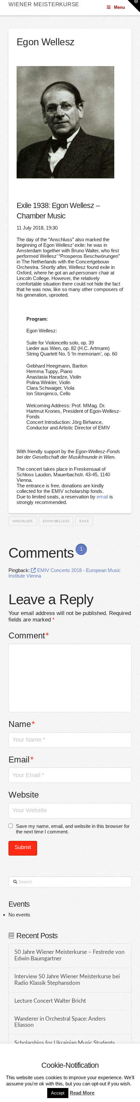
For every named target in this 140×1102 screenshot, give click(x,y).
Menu (119, 7)
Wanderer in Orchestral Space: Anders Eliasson (59, 1022)
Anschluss (22, 521)
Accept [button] (57, 1093)
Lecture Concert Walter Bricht (50, 1001)
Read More (82, 1092)
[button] (134, 6)
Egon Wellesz (56, 521)
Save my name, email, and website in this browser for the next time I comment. (73, 828)
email (102, 496)
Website (23, 794)
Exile (84, 521)
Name (21, 724)
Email (21, 759)
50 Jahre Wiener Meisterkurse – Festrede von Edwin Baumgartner (69, 955)
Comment (28, 635)
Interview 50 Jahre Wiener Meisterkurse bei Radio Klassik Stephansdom (67, 980)
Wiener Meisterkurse (43, 4)
